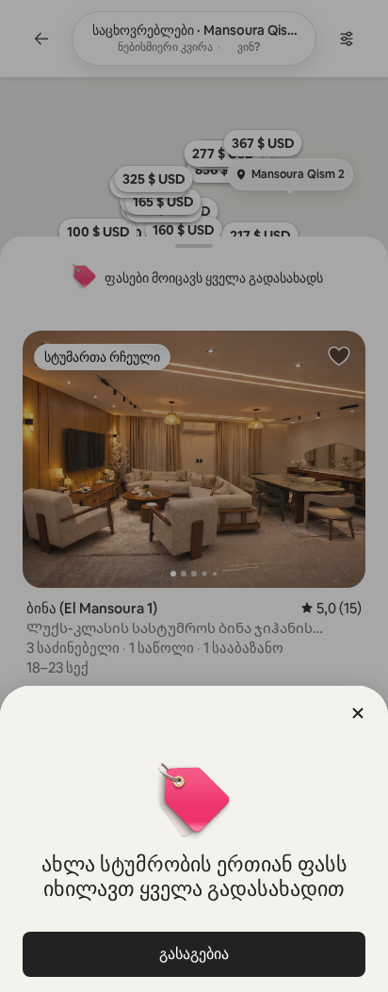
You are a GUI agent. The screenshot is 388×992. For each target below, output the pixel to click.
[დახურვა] (357, 713)
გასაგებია (194, 954)
